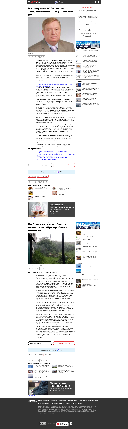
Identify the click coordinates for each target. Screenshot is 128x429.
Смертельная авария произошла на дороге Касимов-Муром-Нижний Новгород (88, 29)
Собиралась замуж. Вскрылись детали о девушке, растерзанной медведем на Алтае (90, 61)
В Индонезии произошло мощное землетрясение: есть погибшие (90, 275)
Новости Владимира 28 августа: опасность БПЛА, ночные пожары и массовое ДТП (66, 371)
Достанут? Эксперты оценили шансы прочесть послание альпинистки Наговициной (91, 56)
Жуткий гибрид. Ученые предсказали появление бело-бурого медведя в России (91, 76)
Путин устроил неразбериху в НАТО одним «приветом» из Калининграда (90, 104)
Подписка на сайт (42, 401)
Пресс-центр (54, 400)
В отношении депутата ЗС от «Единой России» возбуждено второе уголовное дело (52, 152)
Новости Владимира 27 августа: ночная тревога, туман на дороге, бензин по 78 (42, 376)
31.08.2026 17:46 (31, 222)
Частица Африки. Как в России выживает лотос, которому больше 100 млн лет (91, 253)
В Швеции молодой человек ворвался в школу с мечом (88, 270)
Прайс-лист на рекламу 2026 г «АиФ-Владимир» (61, 401)
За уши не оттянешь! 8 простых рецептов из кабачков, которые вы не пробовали (91, 233)
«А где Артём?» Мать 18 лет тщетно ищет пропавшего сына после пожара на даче (91, 238)
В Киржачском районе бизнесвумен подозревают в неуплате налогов (41, 198)
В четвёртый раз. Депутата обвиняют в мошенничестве (41, 188)
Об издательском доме (43, 400)
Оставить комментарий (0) (64, 343)
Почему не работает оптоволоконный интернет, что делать (89, 285)
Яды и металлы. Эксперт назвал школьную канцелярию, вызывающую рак (90, 66)
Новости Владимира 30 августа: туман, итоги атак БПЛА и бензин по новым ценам (65, 366)
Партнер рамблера (51, 423)
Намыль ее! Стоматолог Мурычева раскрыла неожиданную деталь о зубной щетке (90, 52)
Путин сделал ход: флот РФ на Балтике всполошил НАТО (89, 99)
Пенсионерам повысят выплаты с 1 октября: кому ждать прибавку (90, 94)
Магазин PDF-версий (72, 400)
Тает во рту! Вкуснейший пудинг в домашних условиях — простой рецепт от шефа (90, 257)
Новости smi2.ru (33, 217)
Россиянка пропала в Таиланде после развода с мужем (89, 265)
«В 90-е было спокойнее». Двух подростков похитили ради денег (90, 247)
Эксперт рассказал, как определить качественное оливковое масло (90, 280)
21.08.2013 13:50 (31, 6)
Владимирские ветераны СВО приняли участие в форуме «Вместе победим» (88, 35)
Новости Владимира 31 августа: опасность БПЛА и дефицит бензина (88, 11)
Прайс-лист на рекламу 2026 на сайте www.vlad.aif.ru (51, 403)
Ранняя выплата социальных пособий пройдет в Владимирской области (88, 17)
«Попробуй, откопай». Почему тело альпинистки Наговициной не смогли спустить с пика (91, 71)
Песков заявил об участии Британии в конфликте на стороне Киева (90, 89)
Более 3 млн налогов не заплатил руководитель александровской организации (52, 158)
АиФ (41, 265)
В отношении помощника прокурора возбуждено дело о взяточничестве (65, 188)
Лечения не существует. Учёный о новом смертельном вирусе (90, 242)
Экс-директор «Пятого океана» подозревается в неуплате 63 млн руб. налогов (65, 193)
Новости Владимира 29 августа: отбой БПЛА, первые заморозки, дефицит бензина (42, 371)
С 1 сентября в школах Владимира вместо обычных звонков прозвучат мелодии (88, 23)
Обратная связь (62, 400)
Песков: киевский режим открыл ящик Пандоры (89, 84)
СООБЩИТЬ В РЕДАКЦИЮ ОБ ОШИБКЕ (74, 403)
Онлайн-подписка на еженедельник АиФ (88, 400)
